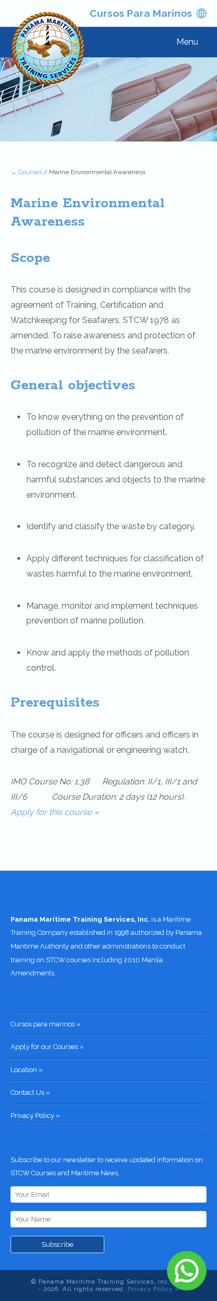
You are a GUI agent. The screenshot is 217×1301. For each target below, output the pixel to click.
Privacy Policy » (153, 1289)
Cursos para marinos (141, 13)
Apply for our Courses (44, 1047)
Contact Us (27, 1092)
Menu (187, 42)
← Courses (26, 172)
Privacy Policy (32, 1116)
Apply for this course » (54, 812)
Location (24, 1070)
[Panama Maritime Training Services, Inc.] (48, 49)
